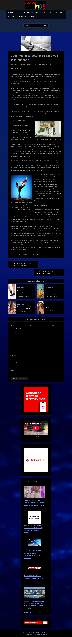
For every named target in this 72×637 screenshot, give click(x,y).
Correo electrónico (17, 362)
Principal (10, 12)
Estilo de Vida (17, 68)
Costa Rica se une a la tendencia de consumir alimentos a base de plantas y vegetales (54, 292)
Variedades (35, 12)
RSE (44, 12)
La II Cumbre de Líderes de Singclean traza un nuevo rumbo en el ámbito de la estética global (34, 502)
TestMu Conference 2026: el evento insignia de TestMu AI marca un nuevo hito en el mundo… (33, 529)
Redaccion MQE (32, 64)
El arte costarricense (51, 307)
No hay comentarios (47, 64)
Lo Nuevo (18, 12)
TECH (49, 12)
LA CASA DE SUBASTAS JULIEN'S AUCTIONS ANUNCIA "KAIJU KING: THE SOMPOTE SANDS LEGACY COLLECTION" (34, 604)
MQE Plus (26, 12)
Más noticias (27, 612)
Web (12, 370)
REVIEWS (59, 12)
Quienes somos (21, 16)
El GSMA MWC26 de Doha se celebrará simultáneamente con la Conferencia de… (34, 578)
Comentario (15, 333)
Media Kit (31, 16)
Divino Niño (11, 16)
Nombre (14, 355)
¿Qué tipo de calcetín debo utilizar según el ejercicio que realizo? (24, 292)
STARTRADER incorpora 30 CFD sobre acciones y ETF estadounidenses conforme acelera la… (33, 554)
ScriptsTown (44, 634)
